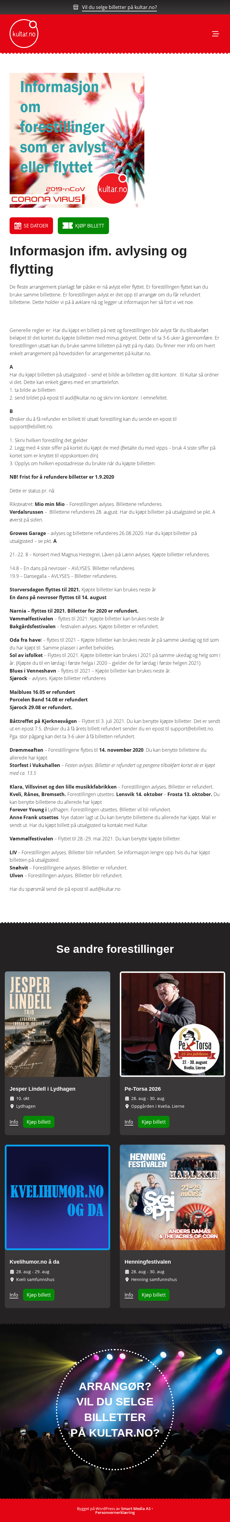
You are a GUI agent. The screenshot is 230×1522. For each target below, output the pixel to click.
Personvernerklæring (115, 1512)
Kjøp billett (39, 1122)
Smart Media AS (136, 1508)
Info (14, 1122)
